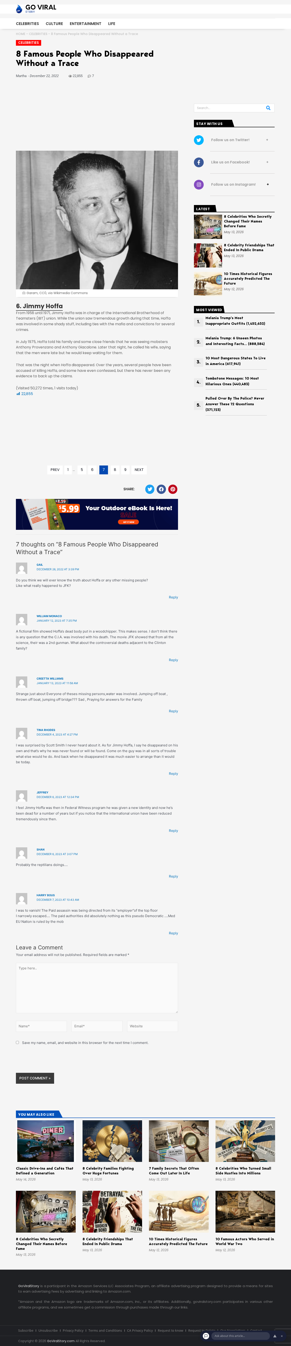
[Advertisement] (97, 117)
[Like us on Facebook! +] (199, 162)
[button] (150, 489)
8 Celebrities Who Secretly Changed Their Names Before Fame (248, 221)
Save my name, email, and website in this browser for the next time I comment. (85, 1043)
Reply (173, 597)
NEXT (139, 469)
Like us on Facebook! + (238, 162)
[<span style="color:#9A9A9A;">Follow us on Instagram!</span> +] (199, 185)
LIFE (111, 23)
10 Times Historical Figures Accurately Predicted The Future (248, 278)
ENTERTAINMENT (85, 23)
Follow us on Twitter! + (238, 140)
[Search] (268, 108)
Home (20, 34)
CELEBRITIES (27, 23)
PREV (55, 469)
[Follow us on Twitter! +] (199, 140)
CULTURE (54, 23)
